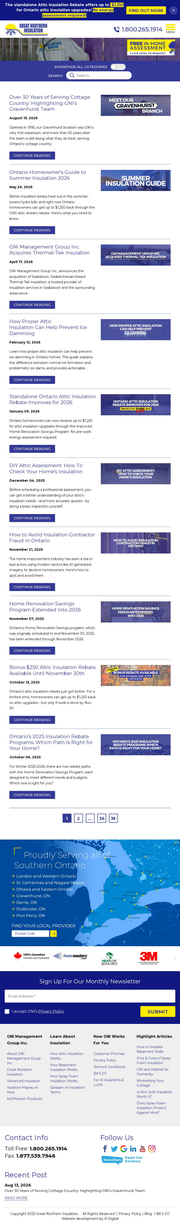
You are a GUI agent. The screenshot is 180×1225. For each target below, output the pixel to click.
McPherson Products (24, 1099)
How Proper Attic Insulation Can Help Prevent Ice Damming (48, 327)
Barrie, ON (26, 902)
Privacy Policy (51, 1011)
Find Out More (146, 10)
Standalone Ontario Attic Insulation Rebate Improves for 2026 (52, 399)
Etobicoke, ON (30, 909)
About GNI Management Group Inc (24, 1058)
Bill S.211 (100, 1073)
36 (102, 818)
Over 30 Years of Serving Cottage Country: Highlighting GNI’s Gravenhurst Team (49, 103)
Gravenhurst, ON (33, 895)
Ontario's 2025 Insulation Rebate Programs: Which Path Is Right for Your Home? (51, 742)
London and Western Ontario (46, 876)
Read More (16, 1198)
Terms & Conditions (109, 1067)
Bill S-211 (163, 1214)
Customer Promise (109, 1054)
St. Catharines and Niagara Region (50, 882)
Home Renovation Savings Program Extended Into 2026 (45, 606)
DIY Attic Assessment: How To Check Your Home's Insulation (46, 468)
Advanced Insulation (23, 1081)
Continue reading (32, 155)
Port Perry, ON (30, 915)
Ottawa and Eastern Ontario (44, 889)
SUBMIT (158, 1012)
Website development (80, 1219)
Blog (148, 1214)
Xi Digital (111, 1219)
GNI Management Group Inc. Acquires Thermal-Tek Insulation (49, 250)
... (90, 818)
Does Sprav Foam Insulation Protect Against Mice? (151, 1108)
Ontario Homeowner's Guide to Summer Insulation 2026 (47, 175)
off (120, 67)
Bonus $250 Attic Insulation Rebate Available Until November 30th (52, 670)
